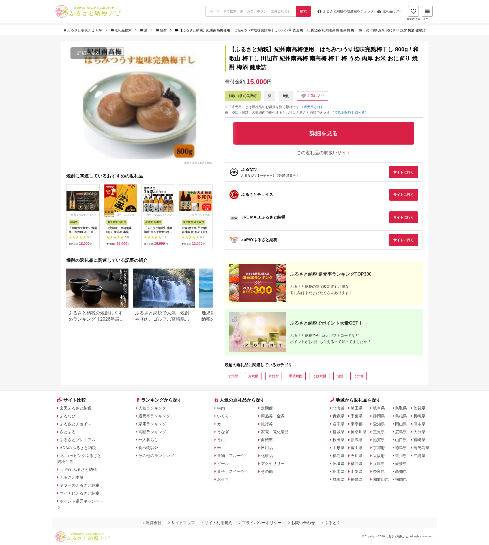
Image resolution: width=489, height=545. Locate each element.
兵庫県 (379, 463)
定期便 (267, 408)
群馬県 (338, 479)
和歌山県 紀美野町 (243, 96)
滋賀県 (379, 440)
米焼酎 (274, 376)
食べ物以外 (148, 448)
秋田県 (338, 440)
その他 (358, 376)
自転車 (267, 440)
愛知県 (379, 424)
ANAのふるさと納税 (78, 448)
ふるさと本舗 (71, 477)
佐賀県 (419, 408)
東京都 (357, 424)
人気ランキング (152, 408)
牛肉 (221, 408)
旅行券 (267, 424)
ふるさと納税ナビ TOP (85, 30)
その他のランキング (156, 456)
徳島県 (401, 448)
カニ (221, 424)
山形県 (338, 448)
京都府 (379, 448)
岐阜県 (379, 408)
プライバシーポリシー (262, 522)
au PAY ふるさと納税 (78, 469)
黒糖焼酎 (296, 376)
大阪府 (379, 456)
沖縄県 (419, 456)
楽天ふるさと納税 (75, 408)
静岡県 (379, 416)
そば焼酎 (319, 376)
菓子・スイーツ (231, 471)
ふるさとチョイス (75, 424)
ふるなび (68, 416)
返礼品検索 (123, 30)
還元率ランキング (154, 416)
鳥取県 (401, 408)
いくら (223, 416)
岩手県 (338, 424)
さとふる (68, 432)
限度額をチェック (348, 11)
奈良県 (379, 471)
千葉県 (357, 416)
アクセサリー (273, 463)
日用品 (267, 448)
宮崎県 (419, 440)
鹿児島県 (421, 448)
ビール (223, 463)
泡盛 (339, 376)
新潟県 (357, 440)
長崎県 (419, 416)
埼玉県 (357, 408)
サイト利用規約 (218, 522)
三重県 (379, 432)
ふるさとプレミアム (77, 440)
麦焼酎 (253, 376)
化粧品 (267, 456)
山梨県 (357, 471)
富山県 (357, 448)
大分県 (419, 432)
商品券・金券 (273, 416)
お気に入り (413, 19)
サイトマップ (183, 522)
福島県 (338, 456)
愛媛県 (401, 463)
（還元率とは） (312, 107)
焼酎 (163, 30)
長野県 (357, 479)
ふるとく (332, 522)
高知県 (401, 471)
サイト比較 (74, 400)
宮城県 (338, 432)
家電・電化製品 (275, 432)
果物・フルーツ (231, 456)
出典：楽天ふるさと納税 (198, 162)
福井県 (357, 463)
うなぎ (223, 432)
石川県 (357, 456)
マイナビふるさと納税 (79, 493)
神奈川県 (358, 432)
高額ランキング (152, 432)
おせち (223, 479)
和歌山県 (381, 479)
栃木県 (338, 471)
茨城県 (338, 463)
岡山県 (401, 424)
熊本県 (419, 424)
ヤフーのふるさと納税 (79, 485)
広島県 (401, 432)
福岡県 (401, 479)
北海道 (338, 408)
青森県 (338, 416)
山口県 (401, 440)
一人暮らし (148, 440)
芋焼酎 (233, 376)
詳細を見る (88, 53)
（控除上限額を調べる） (349, 113)
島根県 (401, 416)
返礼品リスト (393, 11)
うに (221, 440)
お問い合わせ (303, 522)
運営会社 (154, 522)
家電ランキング (152, 424)
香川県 (401, 456)
